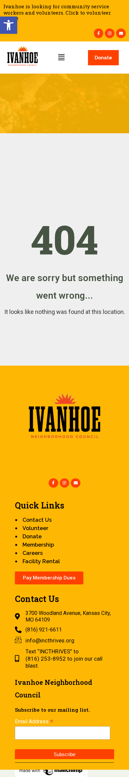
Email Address (34, 721)
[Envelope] (121, 33)
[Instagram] (109, 33)
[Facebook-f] (99, 33)
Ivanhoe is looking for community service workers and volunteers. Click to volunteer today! (57, 12)
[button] (8, 25)
